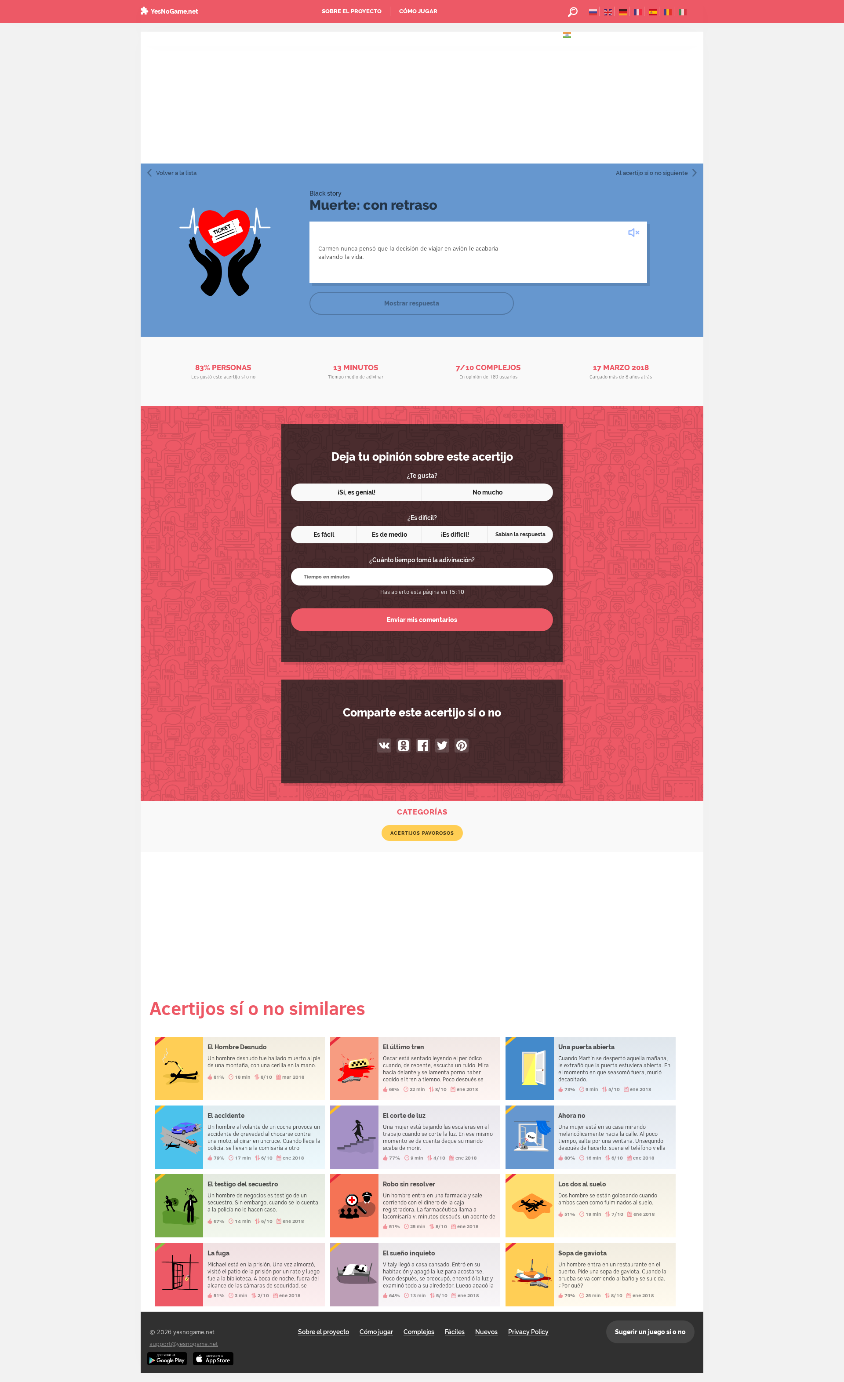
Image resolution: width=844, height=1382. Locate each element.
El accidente (240, 1137)
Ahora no (591, 1137)
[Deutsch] (623, 11)
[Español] (653, 11)
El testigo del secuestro (240, 1205)
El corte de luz (415, 1137)
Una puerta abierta (591, 1068)
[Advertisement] (422, 97)
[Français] (638, 11)
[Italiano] (683, 11)
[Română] (668, 11)
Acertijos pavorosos (422, 833)
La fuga (240, 1274)
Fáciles (455, 1331)
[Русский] (593, 11)
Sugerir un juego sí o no (650, 1331)
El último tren (415, 1068)
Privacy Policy (528, 1331)
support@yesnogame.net (183, 1343)
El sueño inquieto (415, 1274)
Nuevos (486, 1331)
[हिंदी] (567, 34)
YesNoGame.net (174, 11)
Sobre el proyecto (352, 11)
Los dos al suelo (591, 1205)
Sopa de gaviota (591, 1274)
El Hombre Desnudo (240, 1068)
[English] (608, 11)
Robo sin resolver (415, 1205)
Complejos (419, 1331)
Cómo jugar (418, 11)
